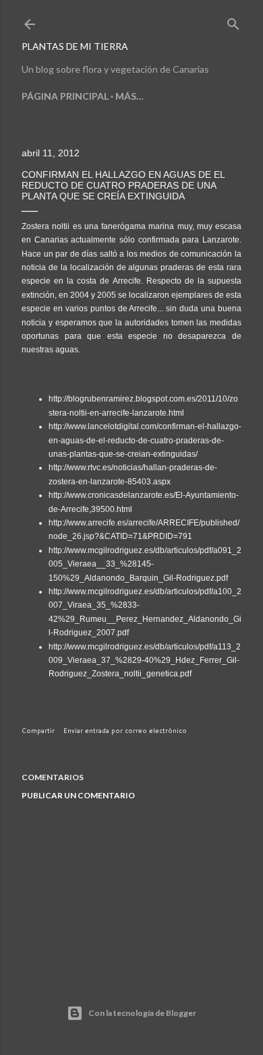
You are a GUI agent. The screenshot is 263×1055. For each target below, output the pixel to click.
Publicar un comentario (78, 795)
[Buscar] (233, 21)
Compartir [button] (38, 730)
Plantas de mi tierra (75, 46)
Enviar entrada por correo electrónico (125, 730)
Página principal (65, 96)
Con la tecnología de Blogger (142, 1013)
